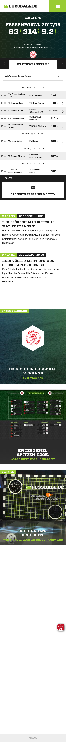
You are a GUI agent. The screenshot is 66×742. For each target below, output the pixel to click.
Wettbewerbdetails (33, 64)
